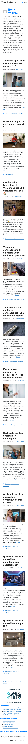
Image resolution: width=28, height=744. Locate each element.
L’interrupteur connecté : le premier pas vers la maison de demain (13, 373)
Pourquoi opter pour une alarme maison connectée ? (14, 63)
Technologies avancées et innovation (13, 715)
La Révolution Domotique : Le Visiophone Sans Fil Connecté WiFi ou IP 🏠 (13, 188)
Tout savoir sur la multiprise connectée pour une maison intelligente (13, 311)
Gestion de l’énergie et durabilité (14, 361)
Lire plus (16, 234)
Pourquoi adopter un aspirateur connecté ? (13, 124)
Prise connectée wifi (8, 722)
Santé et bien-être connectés (11, 713)
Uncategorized (9, 174)
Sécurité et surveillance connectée (14, 113)
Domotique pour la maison (10, 728)
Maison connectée (8, 726)
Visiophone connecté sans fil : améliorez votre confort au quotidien (14, 251)
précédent (6, 681)
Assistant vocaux (8, 724)
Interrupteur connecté (9, 721)
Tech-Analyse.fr (8, 2)
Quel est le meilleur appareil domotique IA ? (13, 623)
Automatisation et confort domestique (13, 708)
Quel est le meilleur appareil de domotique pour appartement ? (13, 560)
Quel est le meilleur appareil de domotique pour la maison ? (13, 498)
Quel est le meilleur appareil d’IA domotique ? (13, 436)
